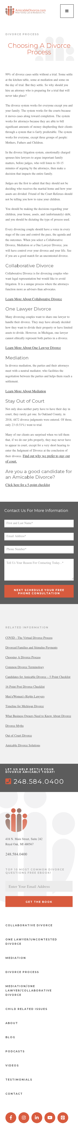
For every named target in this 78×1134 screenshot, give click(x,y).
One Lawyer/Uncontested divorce (31, 941)
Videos (12, 1065)
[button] (67, 11)
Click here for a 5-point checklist (27, 484)
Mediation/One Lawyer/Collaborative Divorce (28, 990)
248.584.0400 (34, 781)
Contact (14, 1093)
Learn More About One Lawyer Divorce (33, 347)
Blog (10, 1037)
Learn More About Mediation (25, 391)
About (11, 1023)
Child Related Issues (26, 1009)
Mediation (15, 958)
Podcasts (15, 1051)
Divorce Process (22, 972)
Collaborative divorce (29, 925)
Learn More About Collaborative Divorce (33, 299)
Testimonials (18, 1079)
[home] (26, 11)
